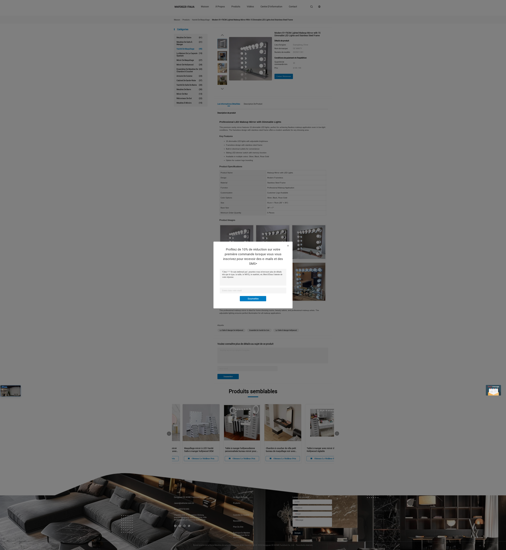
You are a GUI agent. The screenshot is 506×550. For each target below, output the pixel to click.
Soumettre (253, 298)
